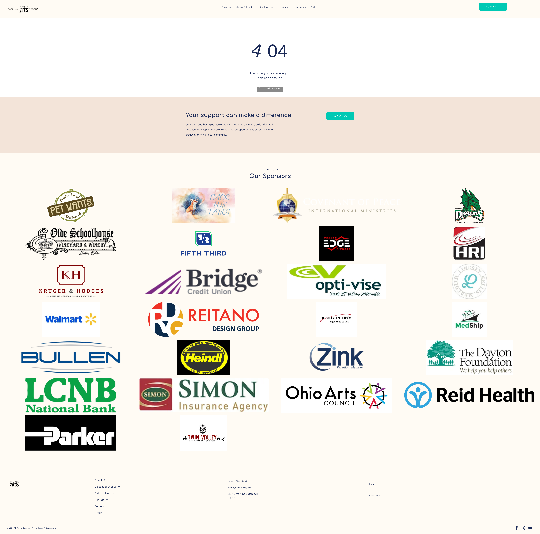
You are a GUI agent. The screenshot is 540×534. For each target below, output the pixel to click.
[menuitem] (227, 7)
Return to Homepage (270, 88)
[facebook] (516, 528)
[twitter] (523, 528)
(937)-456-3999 (238, 480)
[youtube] (530, 528)
